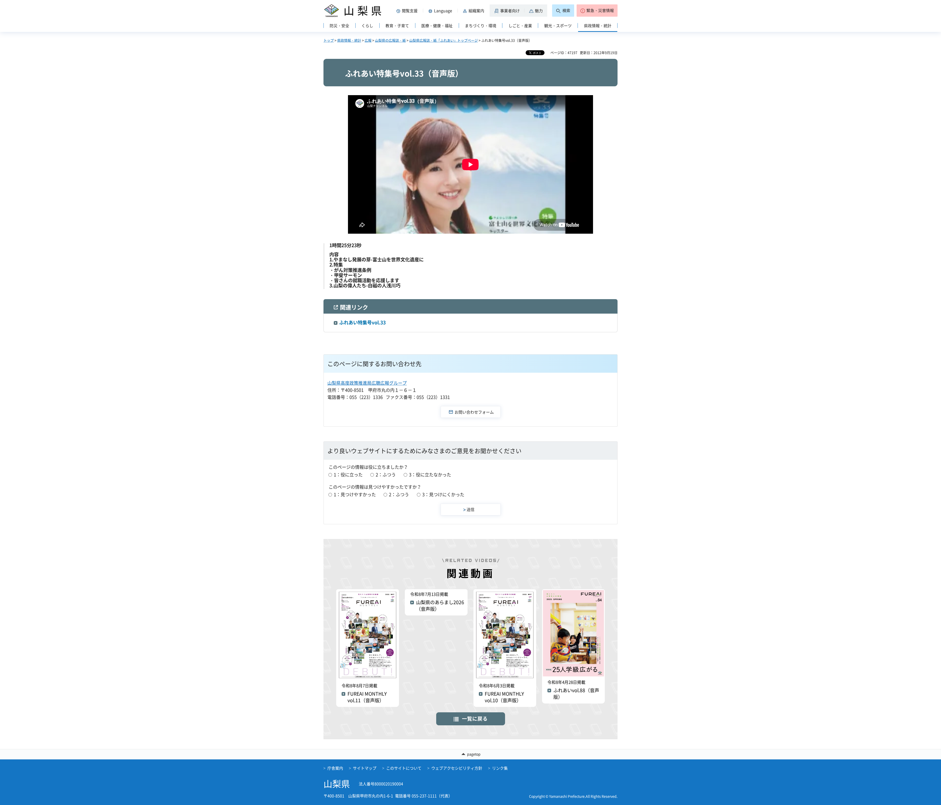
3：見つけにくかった (443, 494)
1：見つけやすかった (355, 494)
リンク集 (500, 768)
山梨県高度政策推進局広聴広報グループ (367, 383)
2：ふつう (386, 474)
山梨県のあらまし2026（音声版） (440, 605)
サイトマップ (364, 768)
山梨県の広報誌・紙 (390, 40)
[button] (408, 10)
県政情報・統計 (349, 40)
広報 (368, 40)
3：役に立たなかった (430, 474)
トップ (328, 40)
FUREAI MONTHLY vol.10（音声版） (504, 697)
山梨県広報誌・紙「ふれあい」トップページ (443, 40)
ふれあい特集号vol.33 (362, 322)
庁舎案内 (335, 768)
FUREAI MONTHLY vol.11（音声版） (367, 697)
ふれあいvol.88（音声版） (576, 693)
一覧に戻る (475, 718)
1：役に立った (348, 474)
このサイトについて (403, 768)
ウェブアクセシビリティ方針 (456, 768)
